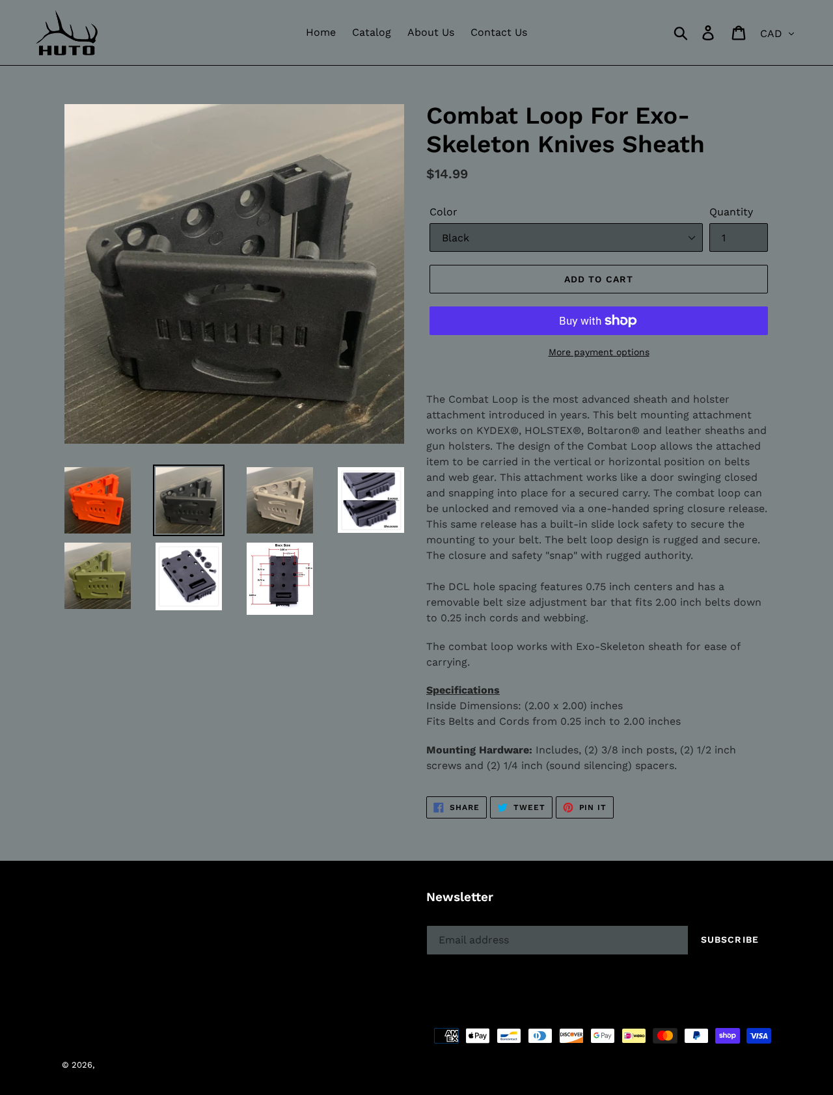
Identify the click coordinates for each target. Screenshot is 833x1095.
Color (443, 212)
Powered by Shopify (282, 1065)
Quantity (731, 212)
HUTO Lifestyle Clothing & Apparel (167, 1065)
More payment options (599, 352)
